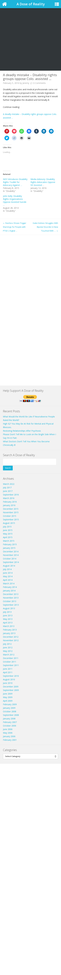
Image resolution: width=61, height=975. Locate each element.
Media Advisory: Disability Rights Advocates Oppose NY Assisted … (42, 182)
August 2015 (9, 523)
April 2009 (7, 700)
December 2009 (10, 686)
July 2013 (7, 612)
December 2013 (10, 594)
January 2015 (9, 548)
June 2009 (7, 693)
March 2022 (8, 484)
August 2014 (9, 565)
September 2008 (11, 715)
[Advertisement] (30, 32)
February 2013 (10, 629)
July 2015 (7, 526)
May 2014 (7, 576)
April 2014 (7, 580)
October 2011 (9, 661)
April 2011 (7, 672)
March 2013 (8, 626)
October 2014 (9, 558)
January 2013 (9, 633)
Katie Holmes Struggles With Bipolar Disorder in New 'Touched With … (45, 227)
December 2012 (10, 636)
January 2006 (9, 736)
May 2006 (7, 732)
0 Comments (39, 83)
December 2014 (10, 551)
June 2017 (7, 491)
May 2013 (7, 619)
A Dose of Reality (31, 4)
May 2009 (7, 697)
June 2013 (7, 615)
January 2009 (9, 707)
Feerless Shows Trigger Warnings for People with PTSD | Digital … (14, 227)
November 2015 (11, 512)
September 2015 (11, 519)
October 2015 (9, 516)
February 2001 (10, 739)
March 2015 (8, 540)
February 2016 (10, 501)
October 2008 (9, 711)
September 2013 (11, 604)
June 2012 (7, 647)
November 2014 (11, 555)
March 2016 (8, 498)
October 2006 (9, 725)
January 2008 (9, 718)
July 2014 (7, 569)
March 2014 (8, 583)
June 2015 (7, 530)
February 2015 (10, 544)
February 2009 (10, 704)
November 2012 (11, 640)
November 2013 (11, 597)
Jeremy (26, 83)
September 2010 (11, 675)
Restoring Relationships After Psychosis (22, 430)
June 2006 (7, 729)
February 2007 (10, 722)
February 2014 (10, 587)
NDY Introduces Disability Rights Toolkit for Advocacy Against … (15, 182)
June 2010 (7, 683)
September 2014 (11, 562)
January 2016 (9, 505)
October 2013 (9, 601)
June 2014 (7, 572)
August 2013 (9, 608)
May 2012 (7, 651)
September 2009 (11, 690)
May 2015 (7, 533)
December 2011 (10, 658)
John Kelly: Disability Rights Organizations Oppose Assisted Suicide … (14, 200)
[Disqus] (30, 272)
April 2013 (7, 622)
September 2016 (11, 494)
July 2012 (7, 643)
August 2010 (9, 679)
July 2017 (7, 487)
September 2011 (11, 665)
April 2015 (7, 537)
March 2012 (8, 654)
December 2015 (10, 508)
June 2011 (7, 668)
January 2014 (9, 590)
